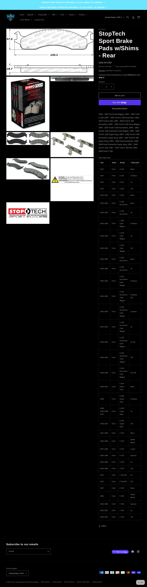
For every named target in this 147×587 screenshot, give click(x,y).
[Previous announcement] (6, 2)
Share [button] (103, 526)
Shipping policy (97, 582)
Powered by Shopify (32, 582)
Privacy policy (57, 582)
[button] (31, 14)
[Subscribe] (48, 551)
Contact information (83, 582)
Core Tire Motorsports (18, 582)
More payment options (119, 108)
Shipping (102, 71)
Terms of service (69, 582)
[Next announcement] (140, 2)
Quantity (102, 82)
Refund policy (45, 582)
